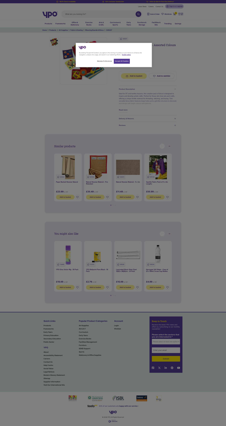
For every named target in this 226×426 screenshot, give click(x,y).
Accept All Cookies (122, 61)
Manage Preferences (104, 61)
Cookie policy (126, 55)
